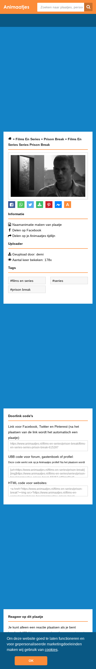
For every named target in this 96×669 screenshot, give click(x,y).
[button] (60, 650)
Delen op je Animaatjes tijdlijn (33, 236)
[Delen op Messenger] (58, 204)
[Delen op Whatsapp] (20, 204)
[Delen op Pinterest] (48, 204)
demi (40, 254)
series (58, 281)
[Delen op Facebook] (11, 204)
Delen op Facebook (26, 230)
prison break (21, 289)
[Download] (39, 204)
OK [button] (31, 661)
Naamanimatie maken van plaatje (37, 224)
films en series (22, 281)
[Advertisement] (48, 79)
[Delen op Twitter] (30, 204)
